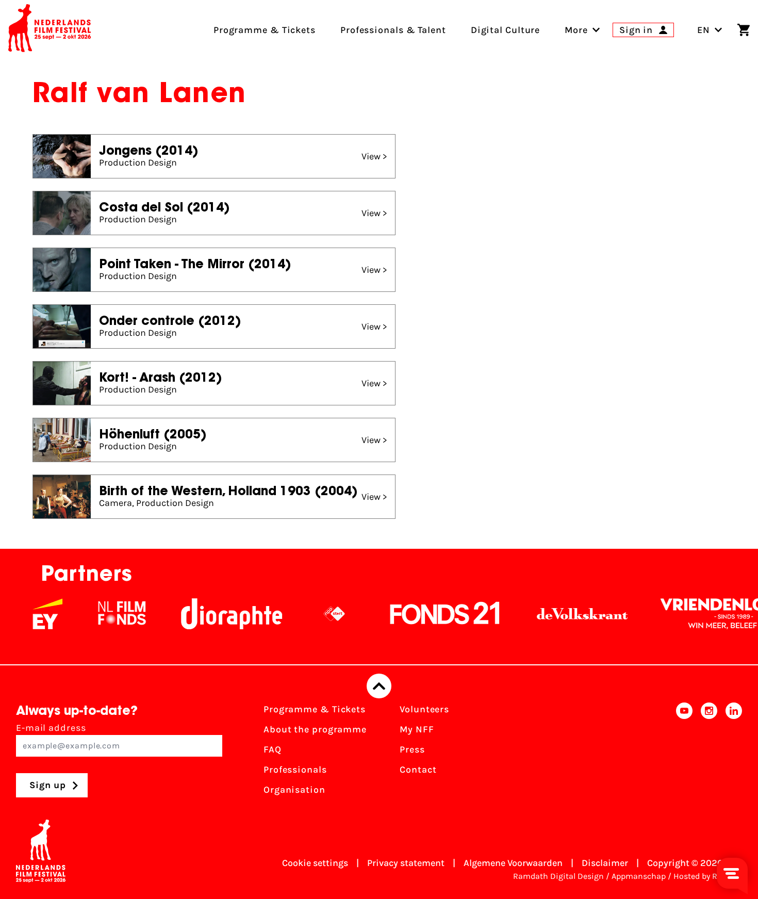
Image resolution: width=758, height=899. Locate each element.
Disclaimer (605, 863)
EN (703, 30)
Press (412, 749)
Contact (418, 769)
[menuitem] (576, 30)
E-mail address (51, 727)
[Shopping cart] (743, 30)
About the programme (315, 729)
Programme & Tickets (314, 709)
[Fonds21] (429, 613)
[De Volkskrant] (566, 613)
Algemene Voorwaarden (513, 863)
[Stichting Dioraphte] (215, 613)
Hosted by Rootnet (707, 876)
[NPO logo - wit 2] (318, 613)
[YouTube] (684, 752)
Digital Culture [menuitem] (505, 30)
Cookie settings (315, 863)
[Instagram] (709, 752)
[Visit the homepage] (49, 30)
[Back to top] (379, 686)
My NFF (417, 729)
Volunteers (424, 709)
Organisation (294, 789)
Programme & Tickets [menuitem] (264, 30)
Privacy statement (405, 863)
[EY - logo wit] (31, 613)
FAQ (272, 749)
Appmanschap (639, 876)
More (576, 30)
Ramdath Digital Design (558, 876)
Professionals (295, 769)
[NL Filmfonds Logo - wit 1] (105, 613)
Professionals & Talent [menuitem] (393, 30)
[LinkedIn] (734, 752)
